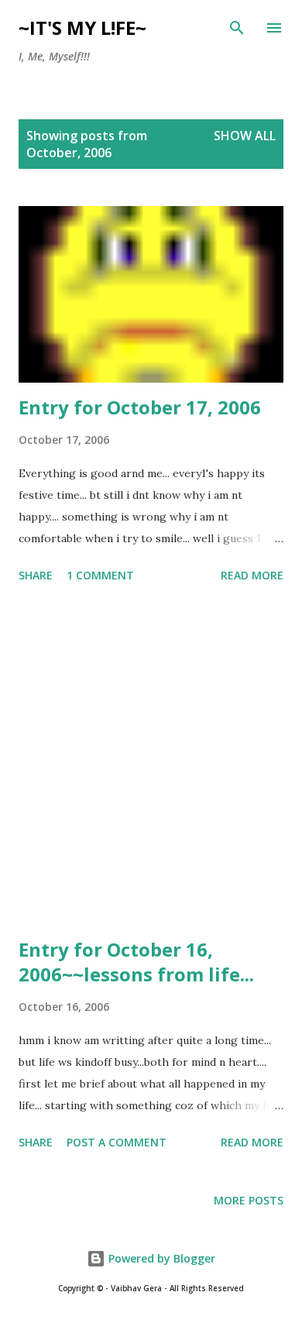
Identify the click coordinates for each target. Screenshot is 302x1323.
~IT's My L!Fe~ (82, 27)
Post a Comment (116, 1142)
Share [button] (36, 575)
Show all (245, 135)
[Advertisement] (151, 763)
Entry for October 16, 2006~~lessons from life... (136, 961)
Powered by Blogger (160, 1258)
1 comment (100, 575)
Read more (252, 575)
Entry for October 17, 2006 (140, 407)
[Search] (237, 28)
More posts (248, 1200)
